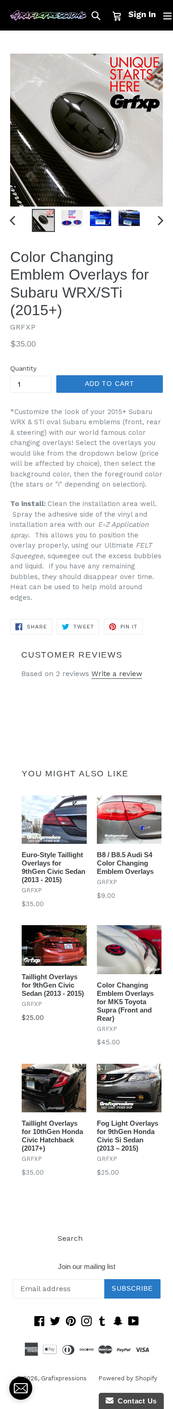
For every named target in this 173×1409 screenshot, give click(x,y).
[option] (43, 220)
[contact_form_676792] (20, 1388)
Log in (105, 1238)
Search (70, 1238)
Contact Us (135, 1401)
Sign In (142, 14)
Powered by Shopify (127, 1378)
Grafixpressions (64, 1378)
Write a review (116, 673)
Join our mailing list (86, 1266)
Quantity (23, 368)
